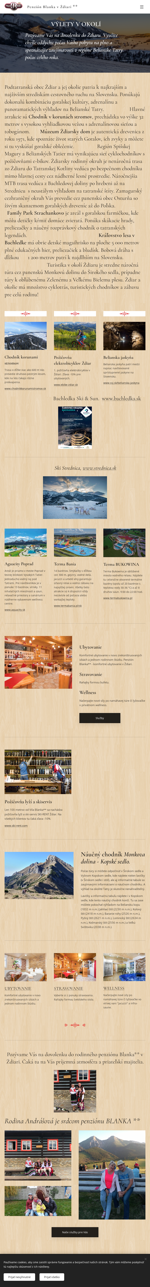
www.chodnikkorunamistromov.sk (25, 388)
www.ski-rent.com (16, 825)
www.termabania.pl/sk (68, 605)
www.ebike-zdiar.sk (66, 384)
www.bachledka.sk (121, 398)
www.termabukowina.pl (117, 598)
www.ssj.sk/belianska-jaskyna (121, 383)
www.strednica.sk (99, 468)
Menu (141, 6)
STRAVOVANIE (68, 988)
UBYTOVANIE (18, 988)
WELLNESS (113, 988)
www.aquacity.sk (15, 609)
